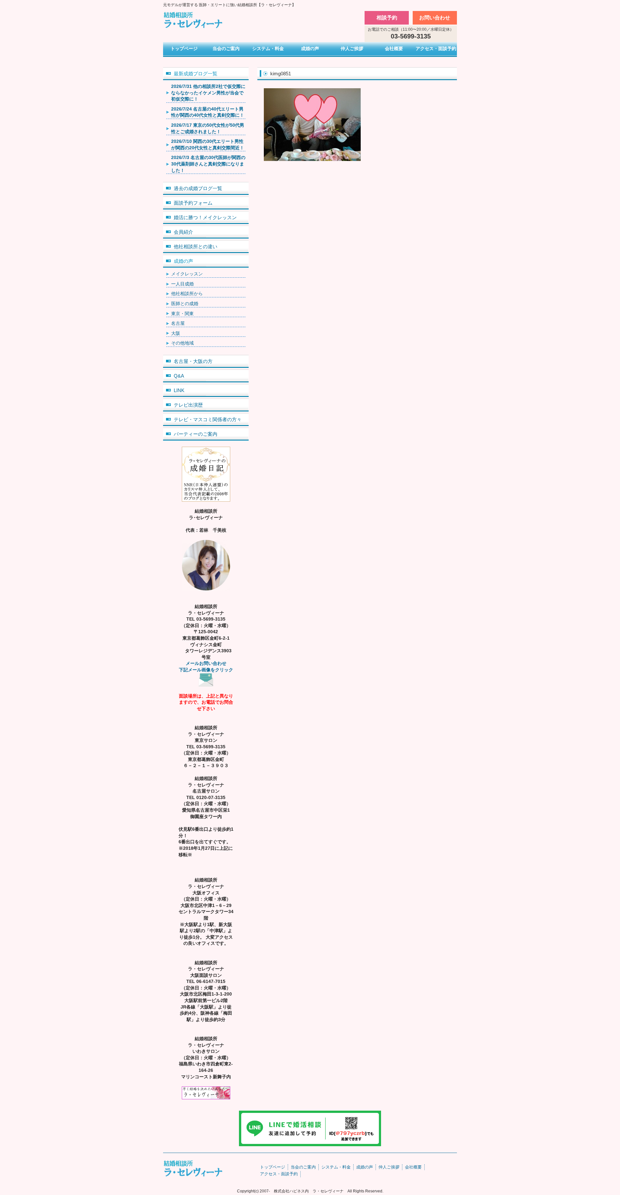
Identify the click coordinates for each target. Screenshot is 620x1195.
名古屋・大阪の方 (193, 361)
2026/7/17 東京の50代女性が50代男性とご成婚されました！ (207, 128)
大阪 (175, 333)
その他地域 (182, 343)
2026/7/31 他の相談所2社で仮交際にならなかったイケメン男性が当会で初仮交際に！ (208, 92)
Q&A (179, 376)
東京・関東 (182, 313)
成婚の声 (310, 48)
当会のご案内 (226, 48)
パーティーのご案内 (195, 434)
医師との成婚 (184, 303)
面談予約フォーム (193, 203)
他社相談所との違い (195, 246)
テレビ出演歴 (188, 405)
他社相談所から (187, 293)
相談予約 (387, 17)
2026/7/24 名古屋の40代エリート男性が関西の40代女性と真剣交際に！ (207, 112)
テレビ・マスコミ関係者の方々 (208, 419)
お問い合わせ (434, 17)
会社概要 (394, 48)
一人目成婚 (182, 283)
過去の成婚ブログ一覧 (198, 188)
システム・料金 (268, 48)
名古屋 (178, 323)
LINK (179, 390)
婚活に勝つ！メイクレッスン (205, 217)
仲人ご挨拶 (352, 48)
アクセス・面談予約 (436, 48)
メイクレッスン (187, 273)
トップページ (184, 48)
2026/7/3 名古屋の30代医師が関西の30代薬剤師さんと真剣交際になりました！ (208, 164)
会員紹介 (183, 232)
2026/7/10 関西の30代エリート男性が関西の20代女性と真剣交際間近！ (207, 144)
